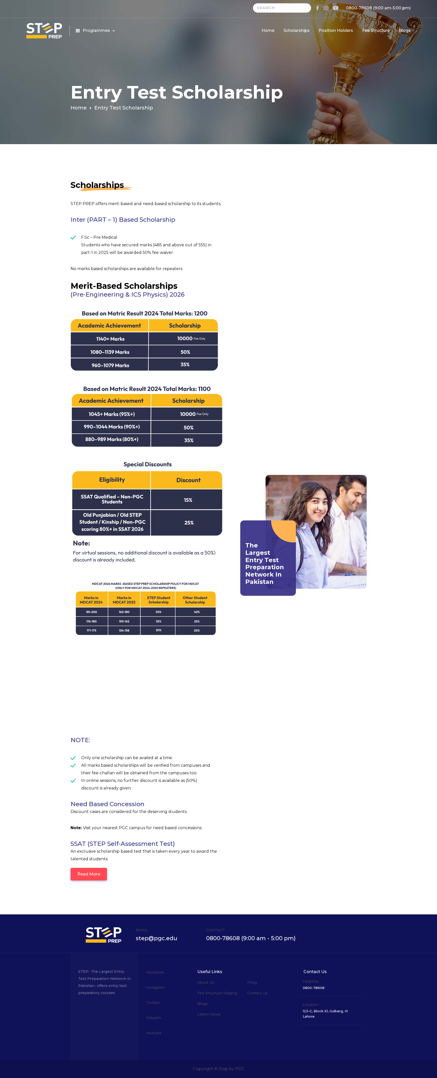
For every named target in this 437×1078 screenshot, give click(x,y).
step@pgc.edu (156, 938)
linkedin (153, 1018)
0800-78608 (359, 8)
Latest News (209, 1014)
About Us (205, 982)
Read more (88, 874)
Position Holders (336, 30)
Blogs (405, 30)
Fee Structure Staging (217, 993)
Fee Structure (376, 30)
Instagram (155, 987)
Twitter (153, 1002)
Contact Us (257, 993)
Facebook (155, 972)
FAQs (252, 982)
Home (267, 30)
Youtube (153, 1033)
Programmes (96, 30)
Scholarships (296, 30)
